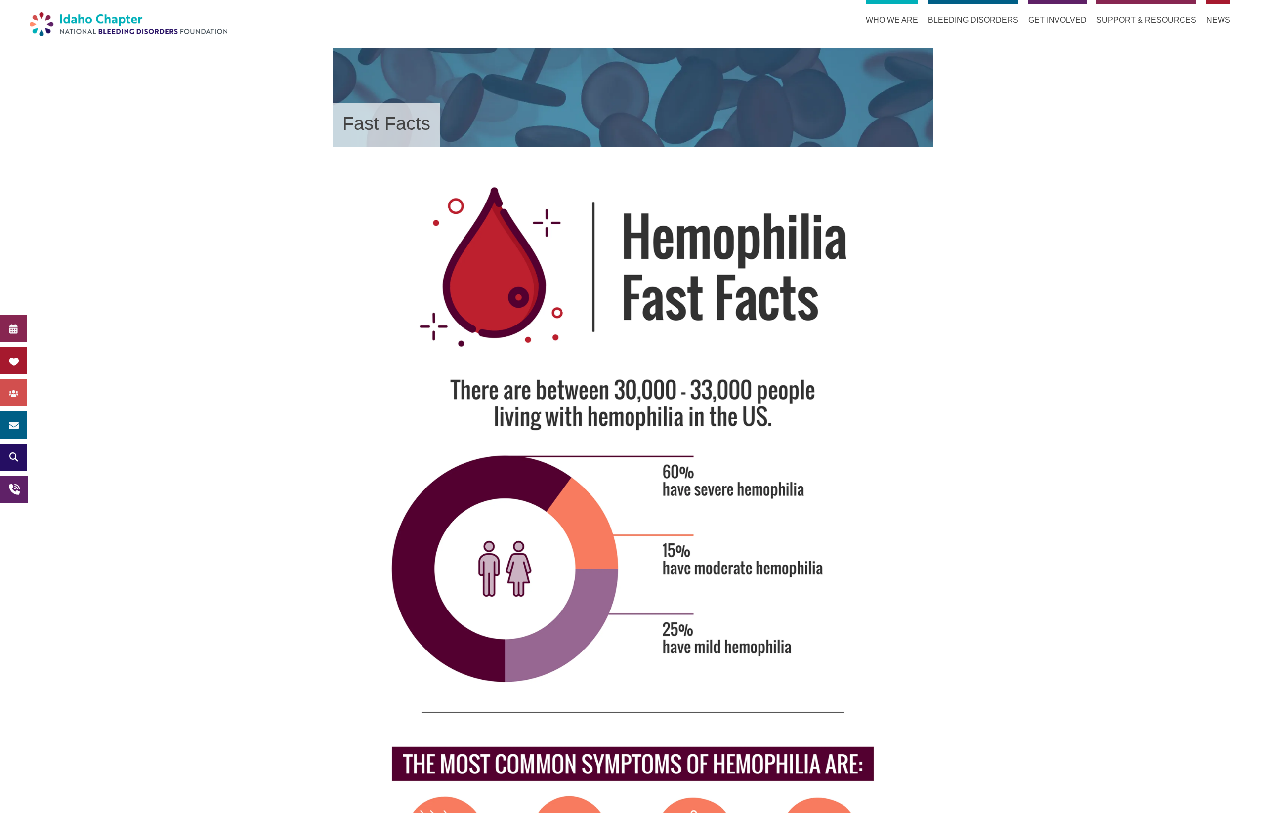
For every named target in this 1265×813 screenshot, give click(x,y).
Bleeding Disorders (973, 20)
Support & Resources (1146, 20)
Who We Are (892, 20)
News (1218, 20)
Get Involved (1057, 20)
